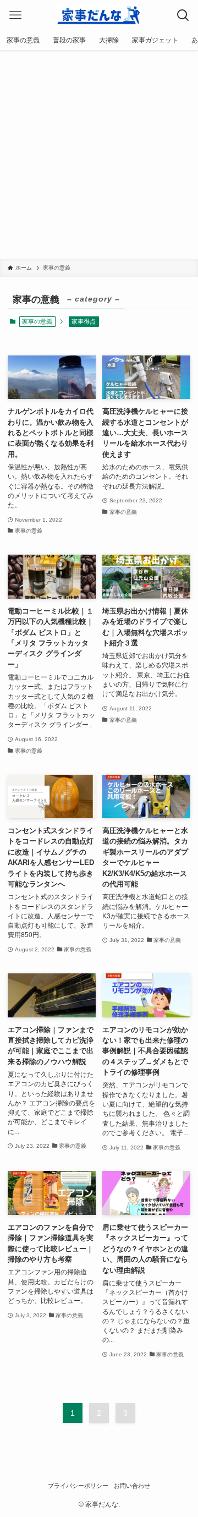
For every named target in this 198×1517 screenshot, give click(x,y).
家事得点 (84, 321)
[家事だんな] (98, 15)
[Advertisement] (99, 155)
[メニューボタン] (15, 15)
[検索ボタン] (183, 15)
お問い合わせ (132, 1485)
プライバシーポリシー (78, 1485)
